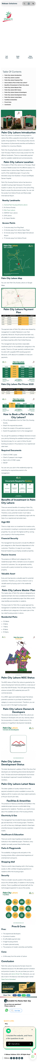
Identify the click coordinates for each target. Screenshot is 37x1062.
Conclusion (7, 104)
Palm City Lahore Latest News (13, 97)
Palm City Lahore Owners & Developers (15, 92)
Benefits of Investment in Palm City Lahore (16, 85)
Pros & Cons (7, 102)
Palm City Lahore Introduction (13, 75)
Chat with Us (15, 1044)
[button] (15, 995)
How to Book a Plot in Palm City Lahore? (15, 82)
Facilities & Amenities (10, 99)
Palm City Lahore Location (12, 77)
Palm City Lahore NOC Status (12, 90)
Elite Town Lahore (9, 210)
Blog (6, 1023)
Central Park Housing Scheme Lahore (15, 205)
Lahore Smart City (16, 974)
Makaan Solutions (10, 4)
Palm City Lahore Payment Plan (13, 80)
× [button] (32, 1029)
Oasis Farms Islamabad (8, 979)
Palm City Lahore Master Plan (12, 87)
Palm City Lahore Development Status (15, 95)
